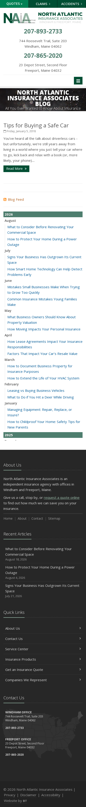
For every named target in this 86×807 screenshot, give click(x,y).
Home (8, 518)
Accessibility (50, 795)
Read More (15, 168)
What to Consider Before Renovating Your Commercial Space (38, 553)
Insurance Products (20, 659)
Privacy (9, 795)
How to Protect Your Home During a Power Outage (40, 572)
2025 (9, 435)
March (10, 359)
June (8, 280)
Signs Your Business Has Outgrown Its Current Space (42, 590)
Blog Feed (16, 199)
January (11, 403)
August (10, 220)
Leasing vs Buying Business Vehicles (35, 390)
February (12, 384)
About (22, 518)
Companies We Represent (26, 680)
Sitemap (54, 518)
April (8, 335)
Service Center (16, 649)
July (8, 250)
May (8, 310)
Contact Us (14, 638)
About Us (12, 628)
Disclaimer (28, 795)
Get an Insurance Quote (24, 669)
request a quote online (62, 497)
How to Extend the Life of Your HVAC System (43, 378)
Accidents (70, 4)
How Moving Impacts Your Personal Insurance (43, 329)
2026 (9, 214)
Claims (42, 4)
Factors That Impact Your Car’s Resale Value (42, 353)
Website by (15, 800)
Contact (37, 518)
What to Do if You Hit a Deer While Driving (40, 397)
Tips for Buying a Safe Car (36, 125)
